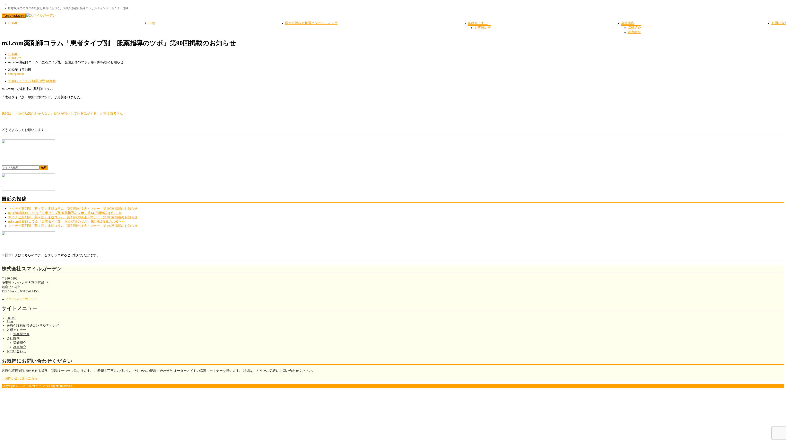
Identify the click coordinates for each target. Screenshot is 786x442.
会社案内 (627, 23)
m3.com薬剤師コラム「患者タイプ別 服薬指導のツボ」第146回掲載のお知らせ (66, 221)
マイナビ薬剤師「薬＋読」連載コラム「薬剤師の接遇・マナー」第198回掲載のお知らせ (73, 217)
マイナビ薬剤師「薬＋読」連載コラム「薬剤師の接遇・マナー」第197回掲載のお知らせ (73, 226)
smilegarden (16, 74)
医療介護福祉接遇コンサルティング (311, 23)
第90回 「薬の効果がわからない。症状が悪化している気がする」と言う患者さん (62, 113)
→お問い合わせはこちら (20, 378)
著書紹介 (634, 32)
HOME (13, 23)
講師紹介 (634, 27)
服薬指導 (38, 81)
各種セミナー (478, 23)
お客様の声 (482, 27)
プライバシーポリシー (21, 299)
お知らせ (14, 58)
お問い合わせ (16, 351)
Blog (151, 23)
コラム (26, 81)
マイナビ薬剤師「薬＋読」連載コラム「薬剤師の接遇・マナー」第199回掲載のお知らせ (73, 208)
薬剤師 (51, 81)
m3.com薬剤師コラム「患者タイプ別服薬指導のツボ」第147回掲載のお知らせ (65, 213)
